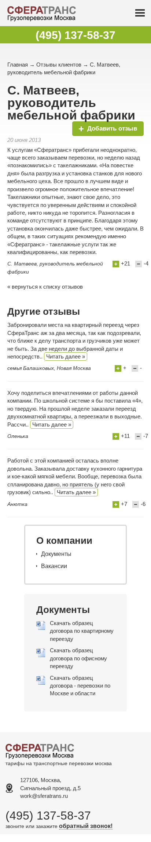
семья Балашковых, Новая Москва (49, 368)
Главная (17, 64)
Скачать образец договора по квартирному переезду (82, 631)
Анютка (17, 504)
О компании (64, 540)
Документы (56, 554)
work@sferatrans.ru (44, 796)
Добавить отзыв (112, 128)
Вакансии (54, 566)
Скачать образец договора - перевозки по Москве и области (80, 686)
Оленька (17, 436)
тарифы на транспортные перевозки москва (58, 763)
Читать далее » (65, 356)
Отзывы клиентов (58, 64)
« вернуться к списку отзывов (45, 286)
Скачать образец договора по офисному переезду (78, 658)
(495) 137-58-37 (75, 35)
